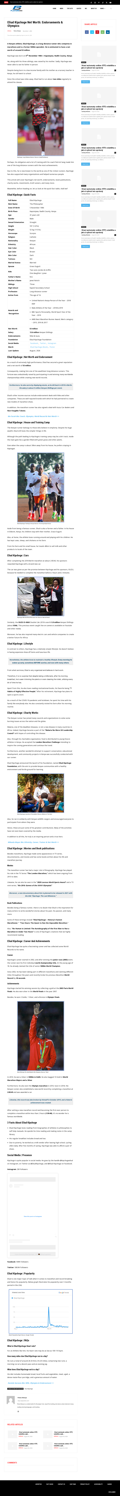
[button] (111, 8)
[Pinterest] (99, 2)
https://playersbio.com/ (23, 1400)
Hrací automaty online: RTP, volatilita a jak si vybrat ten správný (26, 2)
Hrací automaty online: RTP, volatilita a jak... (28, 1433)
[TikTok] (102, 2)
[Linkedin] (107, 32)
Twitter (43, 343)
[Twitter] (106, 2)
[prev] (63, 2)
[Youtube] (110, 2)
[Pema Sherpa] (10, 1404)
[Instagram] (95, 2)
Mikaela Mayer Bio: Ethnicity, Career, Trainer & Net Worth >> (33, 842)
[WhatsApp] (102, 32)
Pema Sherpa (17, 31)
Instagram (52, 343)
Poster (52, 347)
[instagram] (18, 1410)
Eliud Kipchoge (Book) (39, 347)
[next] (66, 2)
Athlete (9, 31)
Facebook (34, 343)
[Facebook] (91, 2)
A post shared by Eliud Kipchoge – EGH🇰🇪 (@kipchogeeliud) (33, 1254)
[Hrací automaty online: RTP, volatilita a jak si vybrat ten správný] (12, 1434)
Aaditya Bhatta (86, 70)
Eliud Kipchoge (29, 1388)
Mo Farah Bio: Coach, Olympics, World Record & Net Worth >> (33, 416)
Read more (85, 82)
